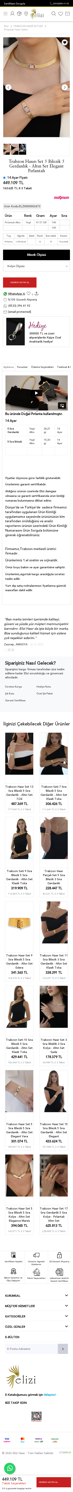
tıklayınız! (50, 1395)
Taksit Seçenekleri (14, 1483)
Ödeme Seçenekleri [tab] (42, 367)
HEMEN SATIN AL (19, 282)
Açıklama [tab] (8, 367)
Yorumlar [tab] (22, 367)
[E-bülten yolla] (63, 1349)
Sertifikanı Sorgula (14, 3)
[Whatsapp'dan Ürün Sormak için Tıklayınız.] (9, 1468)
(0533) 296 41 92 (19, 306)
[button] (5, 650)
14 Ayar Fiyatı (17, 177)
